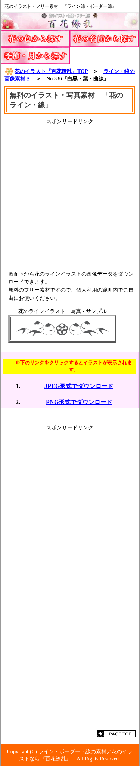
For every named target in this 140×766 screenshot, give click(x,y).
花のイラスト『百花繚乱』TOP (51, 71)
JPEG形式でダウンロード (78, 386)
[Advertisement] (70, 195)
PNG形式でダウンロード (79, 402)
